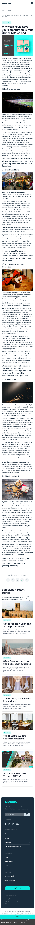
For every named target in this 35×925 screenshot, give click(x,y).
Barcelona (9, 10)
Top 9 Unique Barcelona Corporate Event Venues (16, 148)
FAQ (6, 865)
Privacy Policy (9, 899)
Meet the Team (10, 880)
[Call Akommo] (27, 580)
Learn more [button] (21, 922)
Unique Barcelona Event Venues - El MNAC (15, 775)
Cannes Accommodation (13, 847)
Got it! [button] (17, 916)
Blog (3, 10)
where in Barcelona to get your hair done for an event (17, 258)
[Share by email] (22, 580)
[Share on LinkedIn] (17, 580)
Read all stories (28, 598)
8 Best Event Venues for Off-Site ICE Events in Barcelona (17, 662)
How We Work (9, 876)
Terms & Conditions (11, 896)
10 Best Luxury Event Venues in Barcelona (17, 700)
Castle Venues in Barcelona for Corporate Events (17, 625)
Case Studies (9, 861)
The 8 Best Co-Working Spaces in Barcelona (14, 737)
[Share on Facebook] (8, 580)
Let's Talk (17, 888)
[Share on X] (13, 580)
